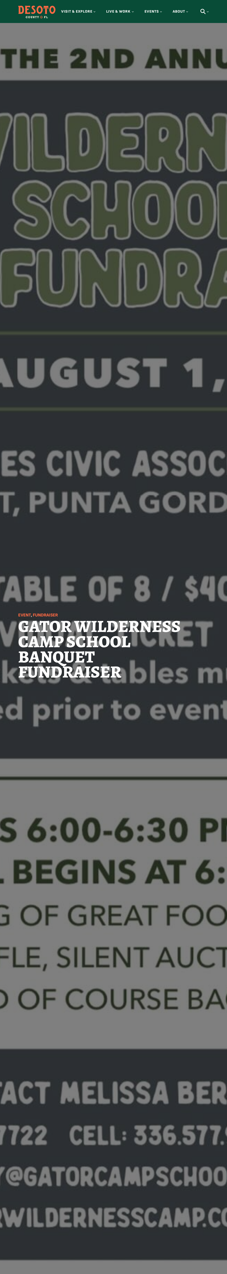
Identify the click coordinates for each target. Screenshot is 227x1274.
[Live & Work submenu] (133, 11)
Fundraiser (45, 615)
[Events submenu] (161, 11)
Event (24, 615)
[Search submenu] (208, 11)
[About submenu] (187, 11)
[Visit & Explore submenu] (94, 11)
